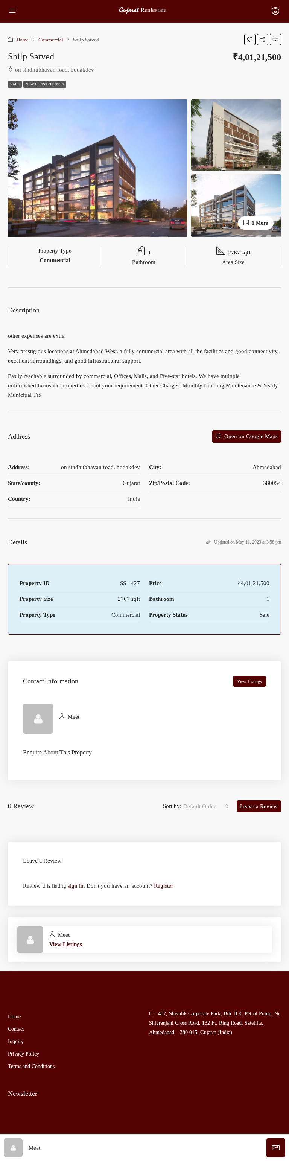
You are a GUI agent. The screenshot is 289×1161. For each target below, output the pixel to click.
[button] (250, 39)
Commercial (50, 40)
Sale (15, 84)
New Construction (45, 84)
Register (163, 886)
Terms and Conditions (31, 1066)
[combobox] (206, 806)
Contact (16, 1029)
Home (23, 40)
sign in (76, 886)
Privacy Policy (23, 1054)
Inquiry (16, 1041)
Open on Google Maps (250, 436)
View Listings (249, 681)
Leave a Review (259, 806)
